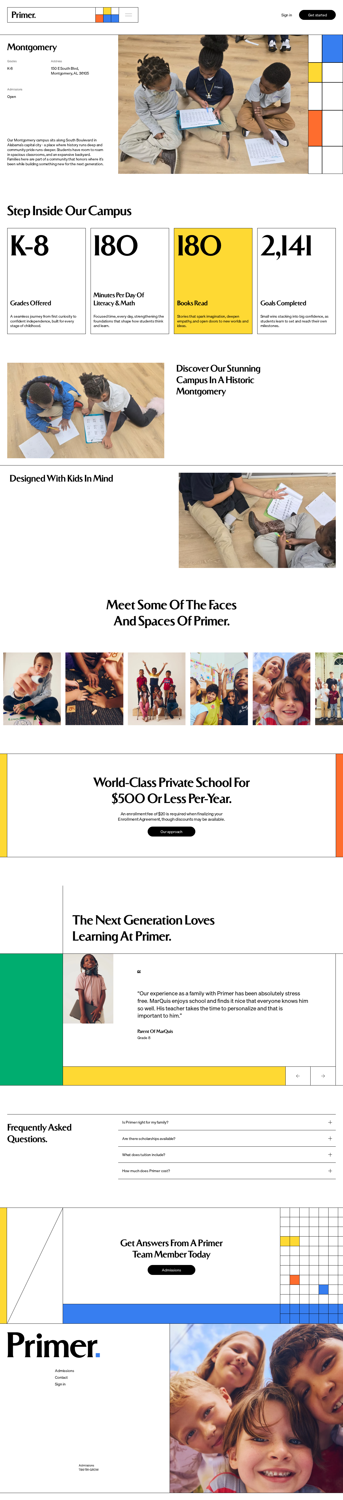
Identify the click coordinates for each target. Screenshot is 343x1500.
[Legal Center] (87, 1483)
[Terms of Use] (87, 1475)
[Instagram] (133, 1479)
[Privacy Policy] (88, 1470)
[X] (127, 1475)
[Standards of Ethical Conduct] (97, 1479)
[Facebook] (132, 1483)
